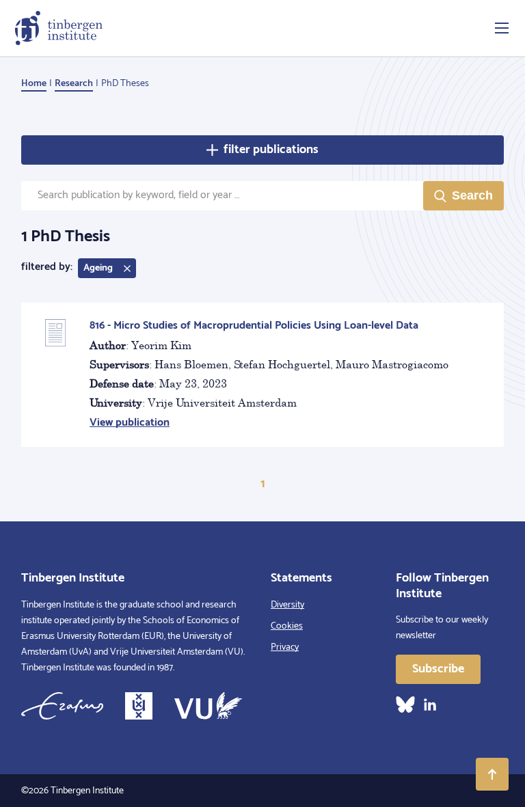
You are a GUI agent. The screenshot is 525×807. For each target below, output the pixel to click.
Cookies (287, 626)
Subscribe (438, 669)
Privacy (285, 647)
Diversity (287, 605)
